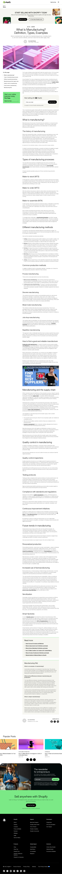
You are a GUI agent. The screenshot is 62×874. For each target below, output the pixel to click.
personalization (48, 551)
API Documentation (50, 824)
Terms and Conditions (44, 784)
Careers (15, 824)
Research (32, 853)
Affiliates (16, 833)
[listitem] (31, 748)
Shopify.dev (49, 822)
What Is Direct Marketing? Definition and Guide (37, 648)
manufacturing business (42, 217)
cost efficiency (26, 345)
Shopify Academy (34, 829)
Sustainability (33, 847)
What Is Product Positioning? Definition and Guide (37, 652)
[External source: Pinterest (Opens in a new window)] (24, 871)
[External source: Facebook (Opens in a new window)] (4, 871)
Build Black (32, 849)
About (15, 822)
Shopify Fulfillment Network (18, 854)
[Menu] (58, 2)
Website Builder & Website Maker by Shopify (36, 655)
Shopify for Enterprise (19, 857)
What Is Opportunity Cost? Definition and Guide (37, 645)
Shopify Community (34, 831)
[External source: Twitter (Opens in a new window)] (7, 871)
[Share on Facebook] (51, 721)
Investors (16, 826)
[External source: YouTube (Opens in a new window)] (11, 871)
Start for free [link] (52, 102)
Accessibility (33, 851)
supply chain (36, 395)
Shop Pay (16, 849)
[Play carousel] (31, 759)
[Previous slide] (27, 759)
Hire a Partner (33, 826)
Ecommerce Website (51, 851)
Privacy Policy (54, 784)
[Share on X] (55, 721)
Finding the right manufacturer (29, 344)
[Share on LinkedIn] (58, 721)
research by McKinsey (27, 551)
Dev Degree (49, 826)
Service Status (17, 837)
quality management (38, 494)
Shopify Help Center (34, 824)
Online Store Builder (51, 847)
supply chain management (34, 409)
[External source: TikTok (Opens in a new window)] (18, 871)
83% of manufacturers (42, 621)
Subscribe (55, 779)
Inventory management (29, 424)
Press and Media (17, 829)
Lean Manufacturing (32, 514)
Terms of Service (17, 866)
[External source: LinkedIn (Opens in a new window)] (21, 871)
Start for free (53, 2)
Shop (15, 847)
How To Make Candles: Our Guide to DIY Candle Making (39, 650)
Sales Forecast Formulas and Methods (35, 643)
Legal (15, 835)
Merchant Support (34, 822)
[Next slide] (34, 759)
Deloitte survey (30, 617)
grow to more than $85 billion (29, 590)
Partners (16, 831)
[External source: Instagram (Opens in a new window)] (14, 871)
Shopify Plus (16, 851)
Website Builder (49, 849)
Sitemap (34, 866)
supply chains (55, 82)
